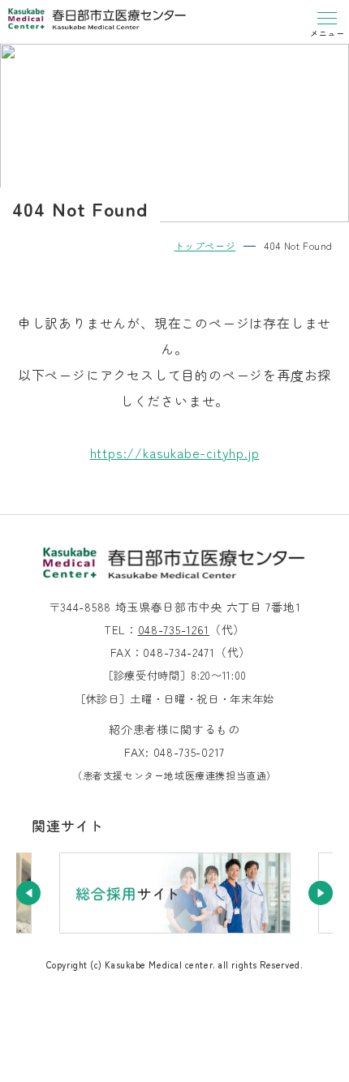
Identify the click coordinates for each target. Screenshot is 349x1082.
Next (320, 893)
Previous (28, 893)
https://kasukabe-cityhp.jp (175, 452)
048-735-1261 (173, 629)
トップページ (205, 245)
